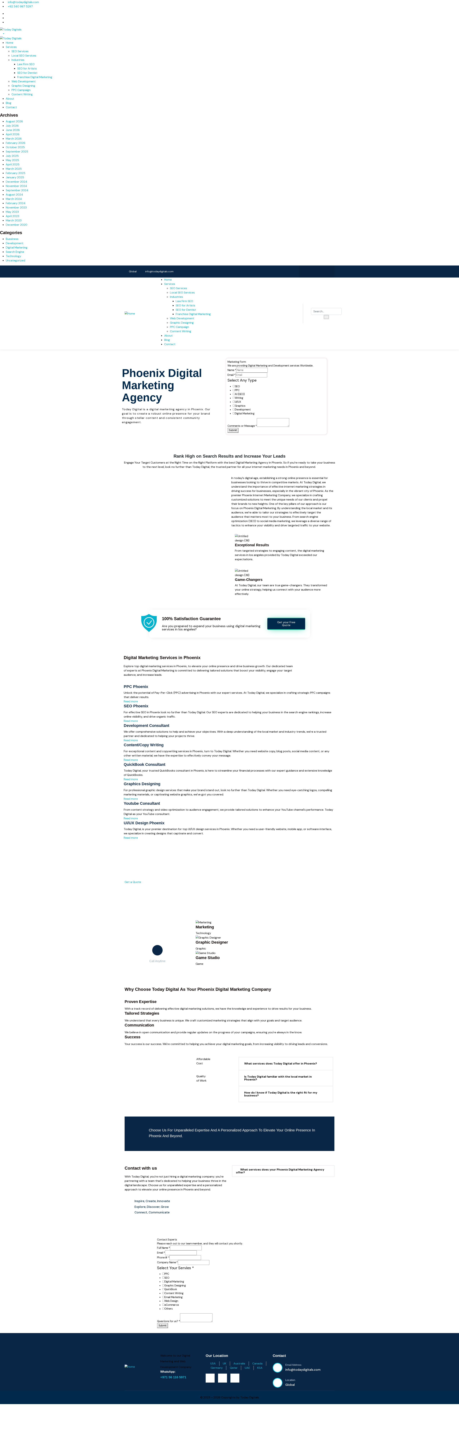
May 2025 (12, 160)
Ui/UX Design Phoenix (144, 823)
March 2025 (14, 169)
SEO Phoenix (136, 706)
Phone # (163, 1257)
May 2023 (12, 212)
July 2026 (12, 126)
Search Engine (15, 252)
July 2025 (12, 156)
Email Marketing (173, 1297)
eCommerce (171, 1305)
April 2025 (12, 164)
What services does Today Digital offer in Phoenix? (280, 1063)
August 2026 (14, 121)
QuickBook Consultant (144, 764)
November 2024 (16, 186)
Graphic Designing (175, 1285)
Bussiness (12, 239)
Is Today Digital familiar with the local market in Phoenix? (278, 1078)
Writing (239, 398)
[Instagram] (316, 270)
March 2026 (14, 138)
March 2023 (14, 220)
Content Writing (173, 1293)
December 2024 (16, 182)
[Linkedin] (328, 270)
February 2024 (15, 203)
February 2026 (15, 143)
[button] (286, 1063)
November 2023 (16, 207)
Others (168, 1308)
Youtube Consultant (142, 803)
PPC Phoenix (136, 686)
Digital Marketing (16, 247)
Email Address (293, 1364)
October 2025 (15, 147)
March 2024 (14, 199)
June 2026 (13, 130)
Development (14, 243)
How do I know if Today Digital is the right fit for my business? (280, 1094)
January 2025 (15, 177)
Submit (233, 430)
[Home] (130, 313)
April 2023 (12, 216)
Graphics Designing (142, 784)
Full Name (163, 1248)
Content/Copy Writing (144, 745)
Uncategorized (15, 260)
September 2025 (17, 151)
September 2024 (17, 190)
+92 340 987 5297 (20, 6)
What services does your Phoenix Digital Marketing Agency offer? (280, 1171)
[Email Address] (277, 1368)
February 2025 (15, 173)
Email (232, 375)
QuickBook (170, 1289)
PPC (237, 390)
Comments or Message (242, 426)
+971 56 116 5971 (173, 1377)
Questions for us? (168, 1321)
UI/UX (238, 402)
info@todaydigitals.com (23, 2)
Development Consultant (146, 725)
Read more (131, 701)
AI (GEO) (240, 394)
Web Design (171, 1301)
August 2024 (14, 194)
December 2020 (16, 225)
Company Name (167, 1262)
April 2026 (12, 134)
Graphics (240, 406)
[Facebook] (305, 270)
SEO (237, 386)
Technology (13, 256)
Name (232, 370)
